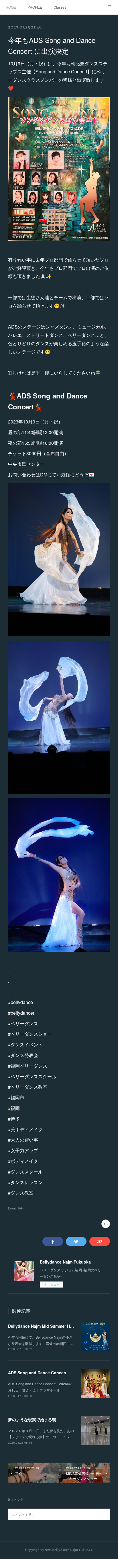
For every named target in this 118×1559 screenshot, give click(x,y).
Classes (60, 7)
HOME (11, 7)
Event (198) (15, 1208)
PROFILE (34, 7)
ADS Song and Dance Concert (37, 1372)
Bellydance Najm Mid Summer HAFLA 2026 (49, 1326)
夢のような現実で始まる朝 (32, 1419)
